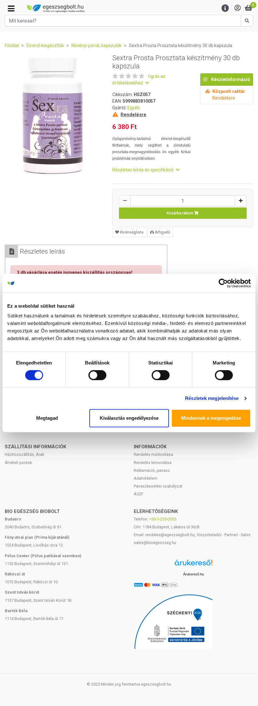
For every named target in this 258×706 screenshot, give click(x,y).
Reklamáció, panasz (152, 470)
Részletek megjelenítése (211, 398)
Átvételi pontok (18, 462)
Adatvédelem (145, 478)
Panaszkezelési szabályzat (158, 486)
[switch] (97, 375)
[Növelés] (241, 200)
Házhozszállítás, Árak (24, 454)
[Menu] (225, 8)
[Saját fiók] (237, 8)
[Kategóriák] (11, 8)
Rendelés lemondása (152, 462)
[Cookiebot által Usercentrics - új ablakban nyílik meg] (223, 283)
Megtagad (47, 418)
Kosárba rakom (180, 213)
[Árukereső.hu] (193, 565)
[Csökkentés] (125, 200)
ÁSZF (138, 494)
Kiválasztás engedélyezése (129, 418)
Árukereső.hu (193, 574)
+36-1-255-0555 (162, 519)
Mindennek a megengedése (211, 418)
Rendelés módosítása (153, 454)
